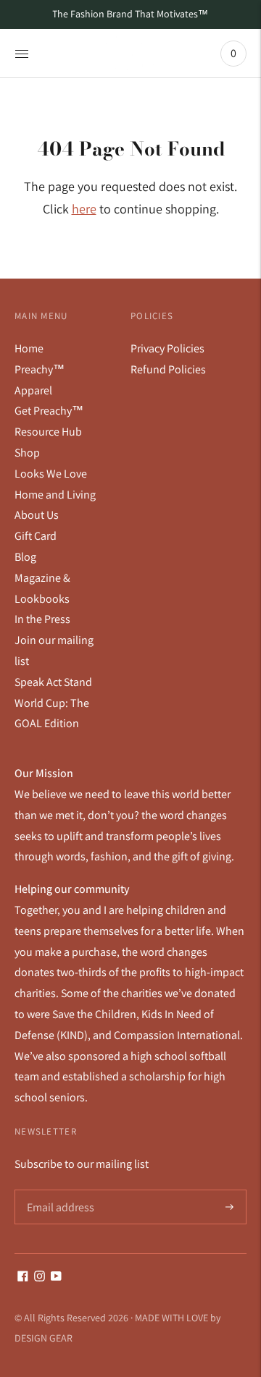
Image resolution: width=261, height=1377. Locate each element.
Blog (25, 556)
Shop (27, 452)
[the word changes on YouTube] (56, 1277)
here (84, 208)
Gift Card (35, 535)
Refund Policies (168, 369)
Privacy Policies (167, 348)
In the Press (42, 619)
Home (29, 348)
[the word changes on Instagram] (39, 1277)
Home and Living (55, 494)
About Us (36, 514)
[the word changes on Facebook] (22, 1277)
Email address (59, 1190)
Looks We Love (50, 473)
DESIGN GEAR (43, 1337)
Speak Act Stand (53, 682)
